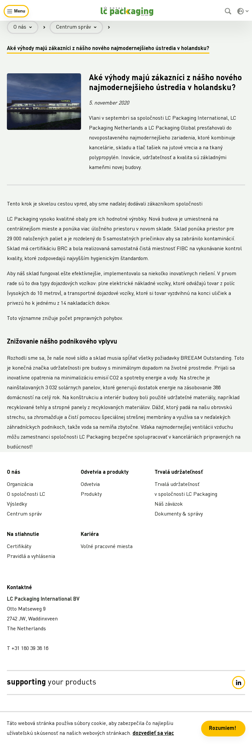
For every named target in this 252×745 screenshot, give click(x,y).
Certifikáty (19, 546)
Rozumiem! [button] (222, 728)
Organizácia (20, 484)
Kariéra (90, 534)
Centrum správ (73, 27)
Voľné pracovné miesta (107, 546)
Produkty (91, 494)
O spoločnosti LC (26, 494)
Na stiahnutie (23, 534)
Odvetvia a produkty (105, 472)
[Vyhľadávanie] (229, 11)
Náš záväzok (169, 504)
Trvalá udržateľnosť (179, 472)
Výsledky (17, 504)
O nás (19, 27)
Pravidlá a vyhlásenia (31, 556)
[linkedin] (238, 682)
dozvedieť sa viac (153, 733)
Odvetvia (90, 484)
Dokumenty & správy (179, 514)
